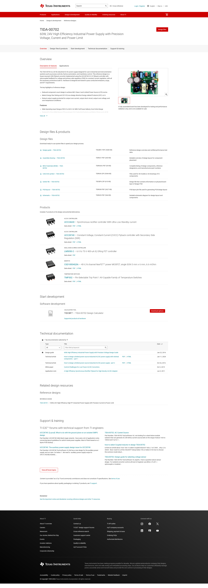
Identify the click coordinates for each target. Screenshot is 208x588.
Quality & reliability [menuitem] (91, 14)
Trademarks (101, 575)
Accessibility (44, 575)
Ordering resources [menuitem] (108, 14)
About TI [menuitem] (123, 14)
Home (42, 20)
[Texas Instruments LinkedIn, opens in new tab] (142, 531)
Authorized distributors (115, 539)
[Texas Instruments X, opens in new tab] (157, 524)
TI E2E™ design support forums (83, 527)
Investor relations (46, 543)
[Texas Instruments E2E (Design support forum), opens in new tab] (149, 531)
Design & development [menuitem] (72, 14)
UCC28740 (69, 235)
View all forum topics (49, 470)
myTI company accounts (115, 527)
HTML (79, 226)
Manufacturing (45, 547)
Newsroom (43, 531)
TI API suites (111, 523)
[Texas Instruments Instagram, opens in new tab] (142, 524)
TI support (93, 483)
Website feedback (114, 575)
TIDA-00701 (44, 403)
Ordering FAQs (112, 535)
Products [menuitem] (43, 14)
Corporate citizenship (47, 551)
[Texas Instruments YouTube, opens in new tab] (157, 531)
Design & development (53, 20)
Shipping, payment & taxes (116, 531)
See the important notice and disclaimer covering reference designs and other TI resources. (70, 499)
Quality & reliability (79, 543)
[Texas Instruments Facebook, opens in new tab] (149, 524)
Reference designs (70, 20)
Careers (42, 527)
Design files (162, 29)
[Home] (55, 6)
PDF (74, 226)
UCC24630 (69, 222)
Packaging (77, 539)
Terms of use (90, 575)
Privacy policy (67, 575)
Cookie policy (55, 575)
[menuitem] (167, 14)
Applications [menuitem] (55, 14)
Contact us (77, 523)
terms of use (115, 478)
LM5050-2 (69, 251)
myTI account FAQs (80, 547)
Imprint (124, 575)
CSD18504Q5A (71, 264)
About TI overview (46, 523)
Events (42, 539)
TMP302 (68, 277)
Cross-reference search (81, 531)
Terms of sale (78, 575)
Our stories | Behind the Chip (49, 535)
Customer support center (81, 535)
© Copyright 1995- (48, 579)
